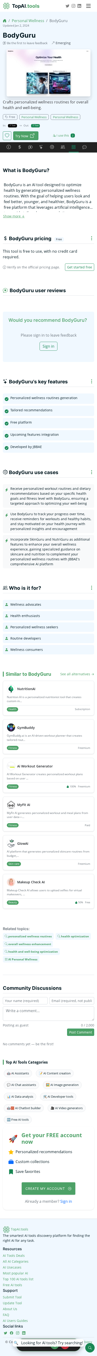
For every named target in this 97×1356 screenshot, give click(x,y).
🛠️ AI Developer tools (58, 1096)
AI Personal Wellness (22, 959)
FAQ (6, 1315)
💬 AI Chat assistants (21, 1085)
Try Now (21, 136)
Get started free (79, 267)
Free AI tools (12, 1285)
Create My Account (45, 1189)
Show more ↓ (14, 216)
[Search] (90, 1347)
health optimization (74, 936)
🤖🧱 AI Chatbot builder (24, 1108)
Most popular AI (15, 1273)
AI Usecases (12, 1267)
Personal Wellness (28, 20)
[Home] (5, 20)
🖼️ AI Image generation (62, 1085)
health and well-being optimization (33, 952)
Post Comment (80, 1032)
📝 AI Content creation (55, 1073)
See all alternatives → (77, 674)
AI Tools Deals (14, 1255)
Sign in (48, 346)
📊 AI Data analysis (20, 1096)
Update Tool (12, 1303)
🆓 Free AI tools (18, 1119)
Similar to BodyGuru (28, 674)
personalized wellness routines (30, 936)
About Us (10, 1309)
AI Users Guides (15, 1320)
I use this (65, 135)
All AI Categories (15, 1261)
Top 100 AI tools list (18, 1279)
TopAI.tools (19, 1229)
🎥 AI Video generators (67, 1108)
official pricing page (43, 267)
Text (13, 125)
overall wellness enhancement (29, 944)
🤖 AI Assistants (18, 1073)
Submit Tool (12, 1297)
